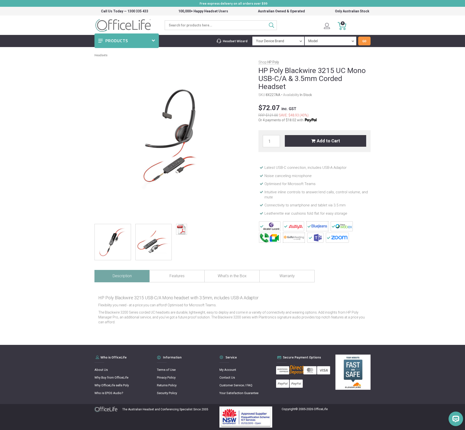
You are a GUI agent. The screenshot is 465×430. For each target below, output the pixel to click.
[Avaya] (293, 226)
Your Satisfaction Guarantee (238, 393)
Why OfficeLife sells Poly (111, 385)
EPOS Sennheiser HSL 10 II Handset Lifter (41, 411)
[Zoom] (337, 237)
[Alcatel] (270, 226)
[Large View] (112, 242)
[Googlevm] (270, 237)
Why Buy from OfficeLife (111, 377)
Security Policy (167, 393)
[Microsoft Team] (315, 237)
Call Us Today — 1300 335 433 (124, 11)
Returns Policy (167, 385)
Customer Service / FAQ (235, 385)
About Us (101, 370)
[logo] (105, 409)
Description (122, 276)
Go (364, 41)
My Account (227, 370)
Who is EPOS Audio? (108, 393)
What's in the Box (232, 276)
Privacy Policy (166, 377)
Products (116, 40)
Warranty (287, 276)
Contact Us (227, 377)
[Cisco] (342, 226)
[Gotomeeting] (294, 237)
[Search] (273, 25)
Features (177, 276)
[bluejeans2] (317, 226)
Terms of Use (166, 370)
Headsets (101, 55)
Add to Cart (328, 140)
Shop (268, 62)
